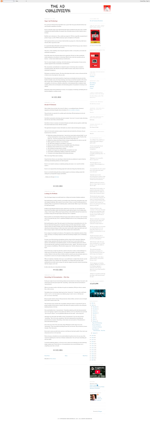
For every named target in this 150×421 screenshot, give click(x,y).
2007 (92, 360)
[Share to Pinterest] (60, 97)
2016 (92, 341)
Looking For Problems (51, 193)
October (94, 311)
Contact (91, 88)
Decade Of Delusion (50, 105)
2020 (92, 305)
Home (66, 355)
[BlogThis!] (56, 97)
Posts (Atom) (53, 358)
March (94, 319)
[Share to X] (57, 97)
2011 (92, 351)
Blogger (100, 411)
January (94, 333)
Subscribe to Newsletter (95, 388)
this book (57, 177)
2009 (92, 356)
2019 (92, 335)
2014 (92, 345)
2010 (92, 353)
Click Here (92, 76)
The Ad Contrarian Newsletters (96, 20)
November (95, 309)
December (95, 307)
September (95, 313)
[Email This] (54, 97)
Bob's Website (93, 83)
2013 (92, 347)
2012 (92, 349)
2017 (92, 339)
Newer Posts (47, 355)
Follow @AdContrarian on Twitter (97, 386)
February (95, 321)
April (94, 317)
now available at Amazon (74, 110)
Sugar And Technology (51, 21)
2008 (92, 358)
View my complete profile (99, 399)
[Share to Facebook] (59, 97)
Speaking (92, 86)
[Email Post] (53, 269)
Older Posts (85, 355)
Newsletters (92, 84)
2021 (92, 303)
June (94, 315)
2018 (92, 337)
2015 (92, 343)
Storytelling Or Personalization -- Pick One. (57, 277)
